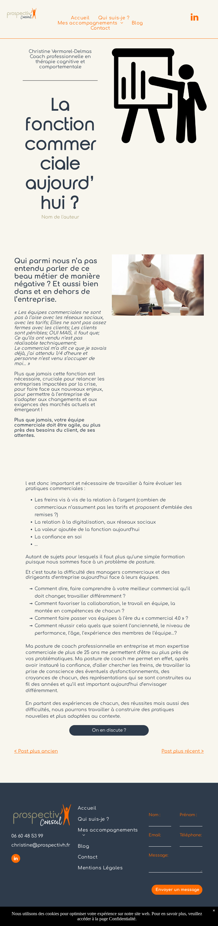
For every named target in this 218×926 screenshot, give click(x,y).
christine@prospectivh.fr (40, 845)
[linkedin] (194, 18)
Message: (158, 855)
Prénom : (188, 815)
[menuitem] (80, 17)
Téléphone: (191, 835)
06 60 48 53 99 (27, 836)
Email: (155, 835)
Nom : (154, 815)
